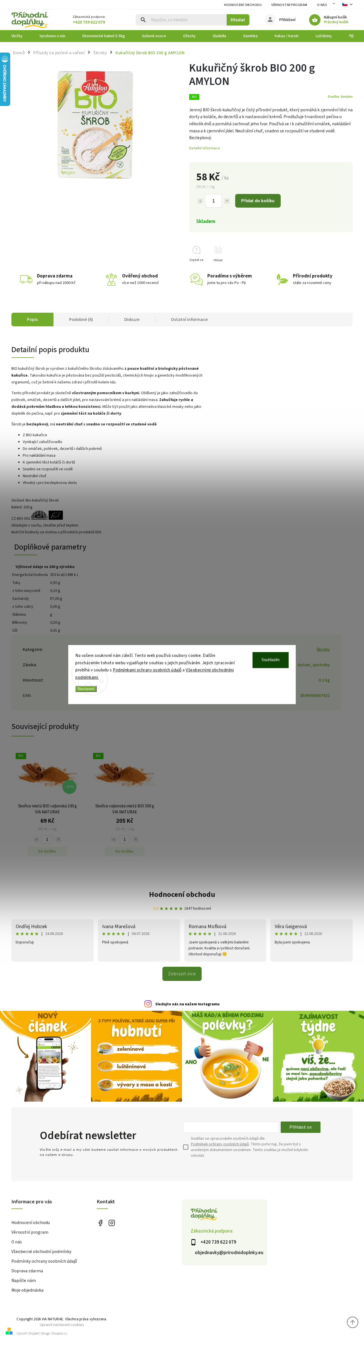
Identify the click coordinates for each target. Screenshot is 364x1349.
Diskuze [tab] (132, 319)
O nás (322, 5)
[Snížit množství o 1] (200, 201)
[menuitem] (21, 36)
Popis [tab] (32, 319)
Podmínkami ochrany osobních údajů (147, 670)
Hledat (238, 19)
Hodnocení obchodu (243, 5)
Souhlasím (271, 660)
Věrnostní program (289, 5)
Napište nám (23, 1280)
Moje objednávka (27, 1290)
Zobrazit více (182, 974)
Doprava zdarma (27, 1271)
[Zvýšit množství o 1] (226, 201)
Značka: (340, 96)
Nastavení (86, 689)
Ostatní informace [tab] (189, 319)
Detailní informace (204, 148)
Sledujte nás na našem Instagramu (187, 1004)
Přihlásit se (300, 1127)
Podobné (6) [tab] (81, 319)
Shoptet (33, 1333)
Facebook (100, 1223)
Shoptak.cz (59, 1333)
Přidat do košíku (257, 200)
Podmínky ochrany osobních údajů (44, 1261)
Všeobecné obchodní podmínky (41, 1251)
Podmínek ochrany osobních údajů (220, 1144)
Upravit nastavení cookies (62, 1325)
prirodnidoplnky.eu (111, 1223)
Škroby (323, 649)
